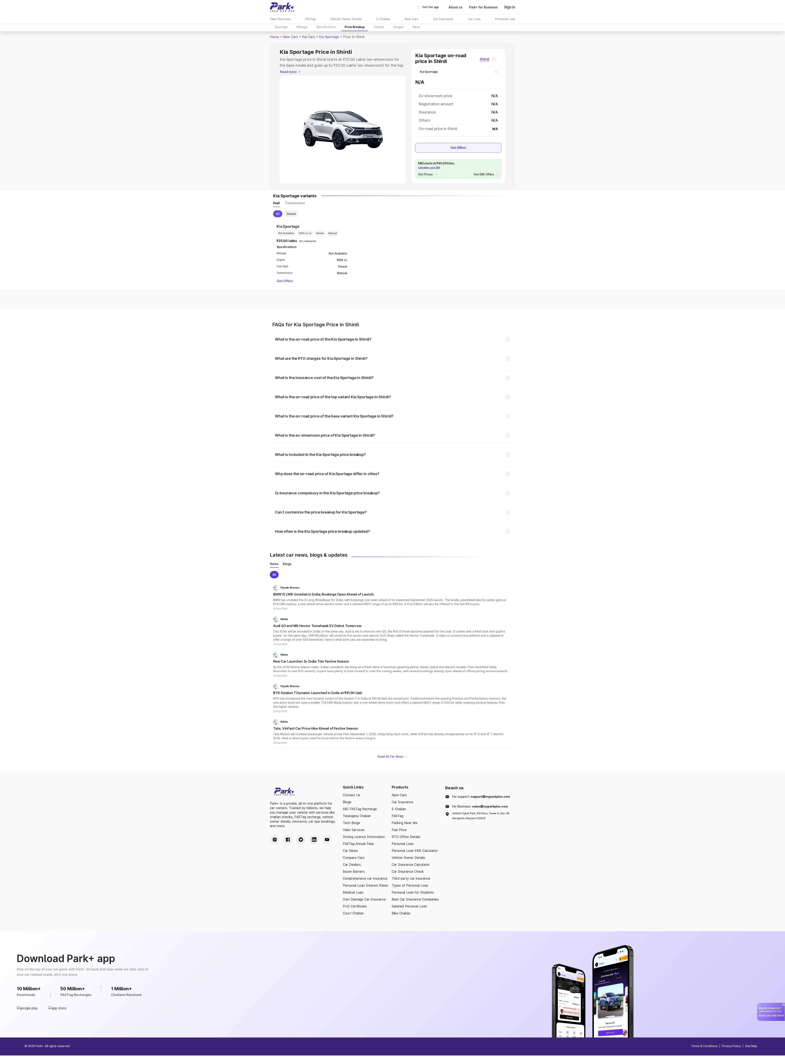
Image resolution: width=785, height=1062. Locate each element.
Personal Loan (403, 844)
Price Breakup (355, 27)
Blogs (347, 802)
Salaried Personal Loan (409, 906)
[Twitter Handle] (301, 839)
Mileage (302, 27)
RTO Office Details (406, 837)
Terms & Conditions (704, 1046)
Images (398, 27)
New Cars (290, 37)
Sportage (281, 27)
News (416, 27)
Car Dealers (352, 864)
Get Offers (458, 147)
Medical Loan (353, 892)
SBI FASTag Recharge (360, 809)
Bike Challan (401, 913)
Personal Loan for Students (413, 892)
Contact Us (351, 795)
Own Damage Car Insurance (364, 899)
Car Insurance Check (408, 871)
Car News (350, 851)
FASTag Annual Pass (358, 844)
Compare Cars (353, 858)
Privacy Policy (731, 1046)
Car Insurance (402, 802)
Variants (379, 27)
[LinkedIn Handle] (314, 839)
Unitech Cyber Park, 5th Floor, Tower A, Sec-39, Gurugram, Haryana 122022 (481, 816)
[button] (392, 597)
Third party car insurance (411, 878)
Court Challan (353, 913)
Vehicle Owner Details (408, 858)
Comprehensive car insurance (365, 878)
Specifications (326, 27)
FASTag (397, 816)
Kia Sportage (329, 37)
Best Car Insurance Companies (415, 899)
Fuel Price (399, 830)
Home (274, 37)
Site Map (751, 1046)
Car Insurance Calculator (411, 864)
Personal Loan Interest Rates (365, 885)
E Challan (399, 809)
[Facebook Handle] (288, 839)
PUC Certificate (355, 906)
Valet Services (353, 830)
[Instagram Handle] (275, 839)
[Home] (282, 7)
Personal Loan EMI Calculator (415, 851)
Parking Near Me (404, 823)
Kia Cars (308, 37)
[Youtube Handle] (327, 839)
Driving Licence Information (364, 837)
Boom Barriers (354, 871)
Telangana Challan (357, 816)
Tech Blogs (351, 823)
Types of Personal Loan (410, 885)
